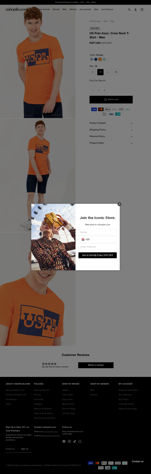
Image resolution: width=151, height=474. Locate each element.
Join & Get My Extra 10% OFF (97, 255)
